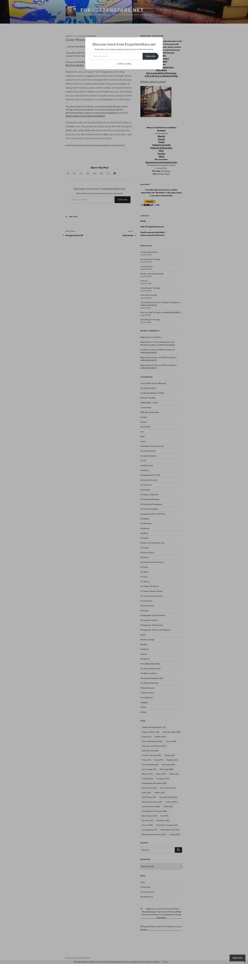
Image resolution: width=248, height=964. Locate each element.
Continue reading (124, 64)
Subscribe (150, 56)
